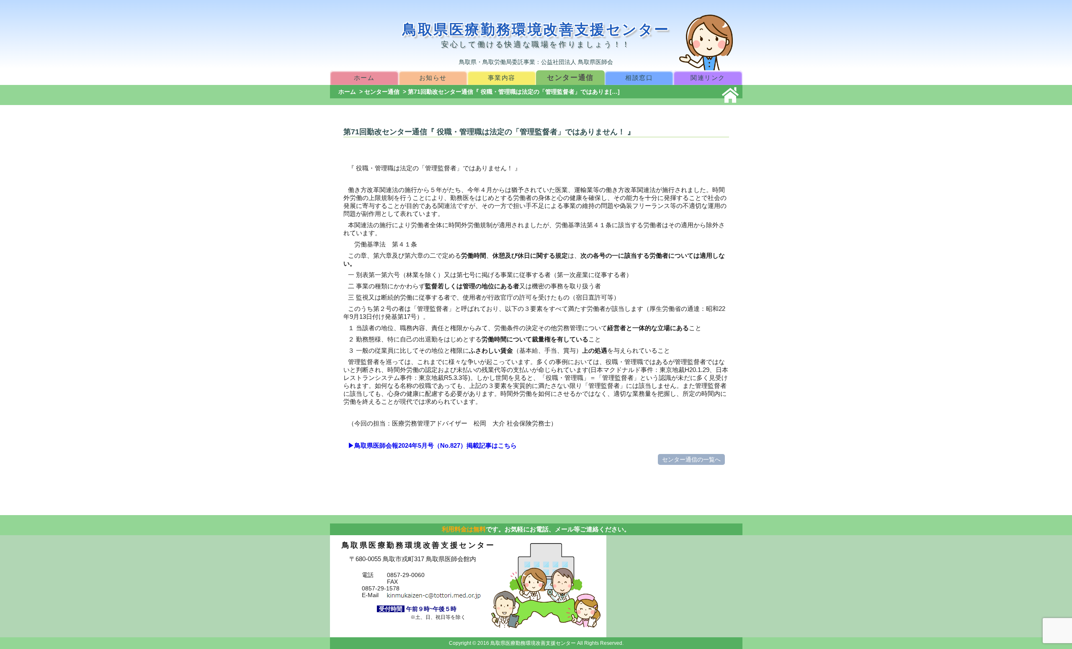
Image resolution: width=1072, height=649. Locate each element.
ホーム (364, 77)
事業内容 (501, 77)
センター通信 (570, 77)
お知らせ (433, 77)
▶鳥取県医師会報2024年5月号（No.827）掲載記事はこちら (432, 445)
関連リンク (708, 77)
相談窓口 (639, 77)
